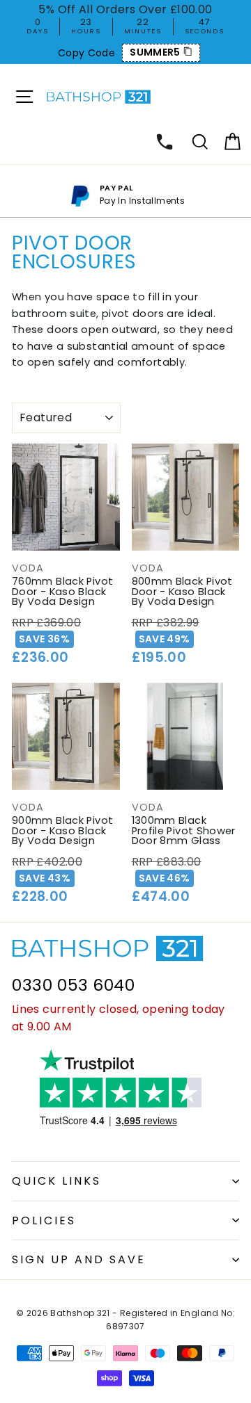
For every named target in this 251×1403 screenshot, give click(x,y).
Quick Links (56, 1181)
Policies (44, 1220)
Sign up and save (79, 1259)
